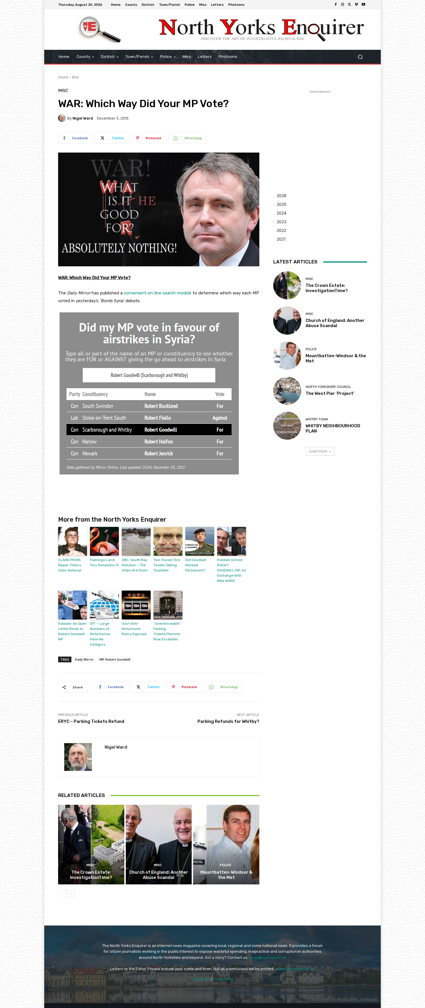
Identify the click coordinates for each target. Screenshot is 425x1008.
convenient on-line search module (157, 293)
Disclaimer (200, 979)
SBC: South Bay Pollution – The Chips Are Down (135, 565)
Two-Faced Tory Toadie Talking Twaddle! (167, 565)
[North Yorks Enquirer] (99, 30)
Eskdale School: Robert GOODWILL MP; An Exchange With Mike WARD (231, 570)
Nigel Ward (83, 118)
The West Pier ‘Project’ (330, 393)
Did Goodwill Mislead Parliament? (195, 565)
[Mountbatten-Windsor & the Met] (226, 844)
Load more (318, 451)
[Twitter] (349, 4)
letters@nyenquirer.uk (295, 969)
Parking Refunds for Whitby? (228, 721)
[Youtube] (363, 4)
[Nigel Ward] (62, 118)
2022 (281, 230)
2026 (282, 195)
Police (225, 865)
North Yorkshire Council (328, 386)
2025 (282, 204)
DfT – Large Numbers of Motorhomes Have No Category (100, 634)
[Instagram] (342, 4)
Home (63, 77)
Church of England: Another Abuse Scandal (158, 875)
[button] (360, 57)
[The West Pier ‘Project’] (287, 391)
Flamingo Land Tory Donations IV (104, 562)
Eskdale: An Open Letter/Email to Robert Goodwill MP (72, 631)
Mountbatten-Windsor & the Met (226, 875)
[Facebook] (335, 4)
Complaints (223, 979)
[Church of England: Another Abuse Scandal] (159, 844)
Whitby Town (317, 419)
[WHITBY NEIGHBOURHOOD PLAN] (287, 426)
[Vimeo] (356, 4)
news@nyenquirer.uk (267, 957)
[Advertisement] (320, 131)
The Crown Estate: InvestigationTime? (91, 875)
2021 (281, 239)
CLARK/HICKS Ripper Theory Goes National (69, 565)
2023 (282, 221)
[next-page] (71, 894)
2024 (282, 212)
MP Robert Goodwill (114, 659)
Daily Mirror (84, 659)
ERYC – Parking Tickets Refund (91, 721)
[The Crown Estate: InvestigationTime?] (91, 844)
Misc (75, 77)
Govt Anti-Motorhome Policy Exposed (134, 629)
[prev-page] (61, 894)
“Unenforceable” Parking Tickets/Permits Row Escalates (167, 631)
